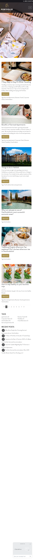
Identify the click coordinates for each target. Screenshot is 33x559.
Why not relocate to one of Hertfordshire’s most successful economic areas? (13, 212)
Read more (5, 94)
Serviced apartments (9, 140)
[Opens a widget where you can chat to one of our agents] (22, 550)
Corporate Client (19, 140)
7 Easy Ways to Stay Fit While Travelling (16, 82)
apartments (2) (5, 317)
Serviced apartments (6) (8, 322)
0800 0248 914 (29, 1)
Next (31, 38)
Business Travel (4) (22, 317)
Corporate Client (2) (7, 319)
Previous (2, 38)
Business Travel (19, 97)
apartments (26, 300)
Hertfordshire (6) (6, 321)
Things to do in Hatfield (10, 167)
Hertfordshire (8, 99)
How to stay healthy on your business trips (15, 285)
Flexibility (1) (21, 319)
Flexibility (7, 142)
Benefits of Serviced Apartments (13, 124)
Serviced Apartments (9, 97)
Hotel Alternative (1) (23, 321)
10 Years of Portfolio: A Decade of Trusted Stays (17, 336)
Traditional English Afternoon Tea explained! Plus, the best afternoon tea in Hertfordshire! (16, 249)
